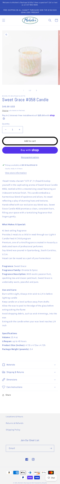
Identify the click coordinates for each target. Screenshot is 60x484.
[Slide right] (36, 90)
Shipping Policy (13, 429)
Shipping (5, 110)
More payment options (30, 157)
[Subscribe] (51, 448)
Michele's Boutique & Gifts (26, 483)
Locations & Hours (14, 416)
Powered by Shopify (41, 483)
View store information (16, 172)
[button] (3, 20)
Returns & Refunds (14, 423)
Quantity (5, 124)
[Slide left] (23, 90)
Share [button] (8, 395)
